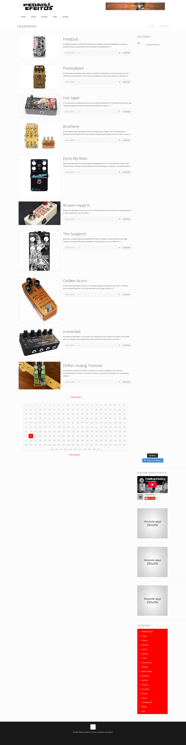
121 (73, 427)
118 (59, 427)
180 (40, 440)
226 (75, 449)
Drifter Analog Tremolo (83, 365)
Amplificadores (147, 632)
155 (26, 436)
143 (73, 432)
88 (124, 418)
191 (91, 440)
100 (77, 423)
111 (26, 427)
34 (77, 409)
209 (73, 445)
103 (91, 423)
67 (26, 418)
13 (82, 405)
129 (110, 427)
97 (63, 423)
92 (40, 423)
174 (115, 436)
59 (91, 414)
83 (101, 418)
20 (115, 405)
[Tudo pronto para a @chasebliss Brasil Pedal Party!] (163, 111)
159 (45, 436)
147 (91, 432)
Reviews (144, 693)
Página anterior (76, 397)
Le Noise (144, 667)
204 (49, 445)
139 (54, 432)
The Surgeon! (74, 233)
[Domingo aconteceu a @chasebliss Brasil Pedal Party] (152, 232)
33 (73, 409)
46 (31, 414)
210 (77, 445)
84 (106, 418)
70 (40, 418)
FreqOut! (70, 39)
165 (73, 436)
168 (87, 436)
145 (82, 432)
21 (120, 405)
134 (30, 432)
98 (68, 423)
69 (35, 418)
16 (96, 405)
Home (152, 26)
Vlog (143, 711)
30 (59, 409)
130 (115, 427)
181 (45, 440)
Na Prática (145, 676)
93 (45, 423)
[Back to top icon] (93, 727)
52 (59, 414)
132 (124, 427)
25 (35, 409)
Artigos (144, 636)
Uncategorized (146, 702)
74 (59, 418)
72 (49, 418)
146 (87, 432)
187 (73, 440)
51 (54, 414)
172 (105, 436)
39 (101, 409)
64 (115, 414)
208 (68, 445)
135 (35, 432)
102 (87, 423)
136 (40, 432)
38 (96, 409)
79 (82, 418)
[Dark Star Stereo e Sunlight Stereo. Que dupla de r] (163, 61)
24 (31, 409)
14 (87, 405)
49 (45, 414)
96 (59, 423)
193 (101, 440)
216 (105, 445)
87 (120, 418)
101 (82, 423)
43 (120, 409)
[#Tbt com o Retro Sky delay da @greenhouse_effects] (142, 57)
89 (26, 423)
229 (89, 449)
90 (31, 423)
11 (73, 405)
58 (87, 414)
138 (49, 432)
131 (119, 427)
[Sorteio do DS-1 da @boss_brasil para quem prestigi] (163, 403)
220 (124, 445)
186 (68, 440)
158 (40, 436)
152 (115, 432)
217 (110, 445)
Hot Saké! (71, 97)
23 (26, 409)
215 (101, 445)
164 (68, 436)
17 (101, 405)
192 (96, 440)
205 (54, 445)
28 (49, 409)
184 (59, 440)
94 (49, 423)
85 (110, 418)
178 (30, 440)
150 (105, 432)
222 (56, 449)
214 (96, 445)
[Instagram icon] (96, 736)
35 (82, 409)
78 (77, 418)
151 (110, 432)
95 (54, 423)
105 (101, 423)
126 (96, 427)
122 (77, 427)
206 (59, 445)
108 (115, 423)
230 (94, 449)
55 (73, 414)
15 (91, 405)
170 (96, 436)
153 (119, 432)
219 (119, 445)
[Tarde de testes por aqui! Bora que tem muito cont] (142, 83)
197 (119, 440)
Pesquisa (144, 685)
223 (61, 449)
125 (91, 427)
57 (82, 414)
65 (120, 414)
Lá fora (144, 658)
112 (30, 427)
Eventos (144, 649)
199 (26, 445)
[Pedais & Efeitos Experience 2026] (152, 398)
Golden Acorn (75, 280)
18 (106, 405)
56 (77, 414)
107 (110, 423)
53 (63, 414)
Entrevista (145, 645)
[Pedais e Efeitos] (38, 6)
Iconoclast (72, 331)
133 (26, 432)
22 (124, 405)
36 (87, 409)
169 (91, 436)
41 (110, 409)
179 (35, 440)
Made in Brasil (146, 671)
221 (51, 449)
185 (63, 440)
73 (54, 418)
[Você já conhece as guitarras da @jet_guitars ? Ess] (142, 422)
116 (49, 427)
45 (26, 414)
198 (124, 440)
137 (45, 432)
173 (110, 436)
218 (115, 445)
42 (115, 409)
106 (105, 423)
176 (124, 436)
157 (35, 436)
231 (98, 449)
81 (91, 418)
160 (49, 436)
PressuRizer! (73, 68)
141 (63, 432)
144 (77, 432)
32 (68, 409)
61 (101, 414)
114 (40, 427)
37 (91, 409)
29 (54, 409)
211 (82, 445)
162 (59, 436)
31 (63, 409)
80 (87, 418)
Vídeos (144, 707)
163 (63, 436)
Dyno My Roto (75, 158)
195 (110, 440)
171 (101, 436)
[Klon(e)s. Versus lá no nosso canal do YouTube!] (152, 56)
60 (96, 414)
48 (40, 414)
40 (106, 409)
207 (63, 445)
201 (35, 445)
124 (87, 427)
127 (101, 427)
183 (54, 440)
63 (110, 414)
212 (87, 445)
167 (82, 436)
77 (73, 418)
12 (77, 405)
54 (68, 414)
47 (35, 414)
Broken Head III (76, 205)
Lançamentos (164, 26)
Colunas (144, 640)
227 (80, 449)
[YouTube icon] (93, 736)
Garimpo (144, 654)
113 (35, 427)
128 (105, 427)
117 (54, 427)
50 (49, 414)
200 (30, 445)
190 (87, 440)
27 (45, 409)
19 (110, 405)
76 (68, 418)
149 (101, 432)
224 (66, 449)
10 (68, 405)
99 (73, 423)
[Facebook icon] (90, 736)
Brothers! (71, 126)
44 (124, 409)
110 (124, 423)
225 (70, 449)
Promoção (145, 689)
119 (63, 427)
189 (82, 440)
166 (77, 436)
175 (119, 436)
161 (54, 436)
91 (35, 423)
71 (45, 418)
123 (82, 427)
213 (91, 445)
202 (40, 445)
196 (115, 440)
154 (124, 432)
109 (119, 423)
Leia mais (126, 53)
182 (49, 440)
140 (59, 432)
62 (106, 414)
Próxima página (74, 455)
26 (40, 409)
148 (96, 432)
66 (124, 414)
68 (31, 418)
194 (105, 440)
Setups (144, 698)
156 (30, 436)
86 (115, 418)
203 (45, 445)
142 (68, 432)
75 (63, 418)
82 (96, 418)
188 (77, 440)
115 (45, 427)
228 (84, 449)
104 (96, 423)
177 (26, 440)
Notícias (144, 680)
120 (68, 427)
